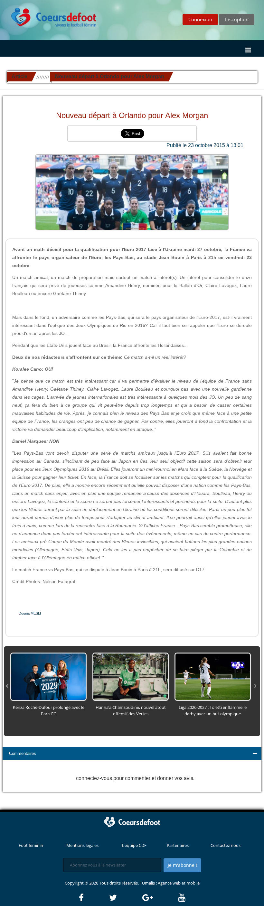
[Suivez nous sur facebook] (93, 898)
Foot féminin (31, 845)
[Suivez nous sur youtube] (181, 898)
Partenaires (178, 845)
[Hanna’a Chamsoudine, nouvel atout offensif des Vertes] (130, 676)
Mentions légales (82, 845)
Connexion (200, 19)
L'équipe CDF (134, 845)
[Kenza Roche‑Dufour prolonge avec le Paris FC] (48, 676)
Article (19, 76)
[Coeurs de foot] (49, 15)
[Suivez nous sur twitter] (125, 898)
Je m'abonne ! (182, 865)
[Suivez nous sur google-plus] (159, 898)
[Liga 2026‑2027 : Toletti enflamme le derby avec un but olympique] (212, 676)
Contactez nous (225, 845)
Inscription (237, 19)
